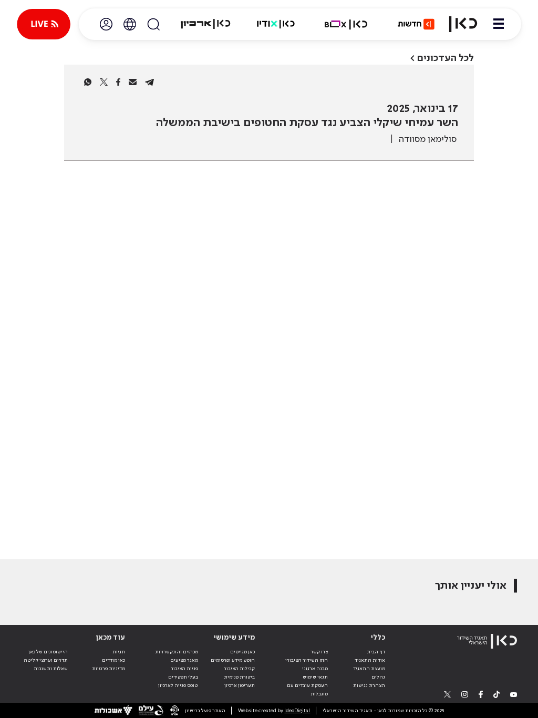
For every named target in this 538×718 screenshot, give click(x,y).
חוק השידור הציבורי (306, 660)
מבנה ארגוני (315, 668)
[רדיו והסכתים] (276, 24)
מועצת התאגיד (369, 668)
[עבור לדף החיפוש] (153, 24)
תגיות (118, 651)
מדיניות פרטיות (108, 668)
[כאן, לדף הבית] (463, 24)
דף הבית (376, 651)
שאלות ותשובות (51, 668)
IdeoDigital (297, 710)
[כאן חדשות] (416, 24)
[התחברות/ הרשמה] (106, 24)
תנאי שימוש (315, 677)
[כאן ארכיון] (205, 24)
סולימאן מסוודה (427, 139)
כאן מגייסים (242, 651)
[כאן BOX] (346, 24)
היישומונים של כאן (48, 651)
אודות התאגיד (370, 660)
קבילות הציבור (239, 668)
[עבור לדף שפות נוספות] (129, 24)
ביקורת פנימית (239, 677)
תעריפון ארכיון (239, 685)
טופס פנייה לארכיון (178, 685)
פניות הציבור (184, 668)
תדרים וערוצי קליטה (46, 660)
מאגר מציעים (184, 660)
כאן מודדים (113, 660)
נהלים (378, 677)
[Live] (43, 24)
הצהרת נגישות (369, 685)
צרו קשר (319, 651)
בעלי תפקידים (183, 677)
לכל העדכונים (445, 58)
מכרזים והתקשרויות (176, 651)
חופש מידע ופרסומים (233, 660)
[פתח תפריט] (498, 24)
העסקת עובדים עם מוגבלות (307, 689)
